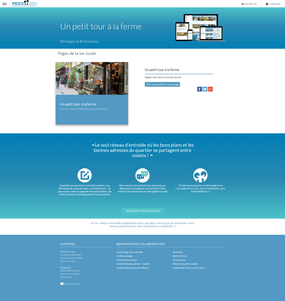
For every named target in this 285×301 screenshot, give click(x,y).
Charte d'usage (67, 251)
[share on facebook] (199, 88)
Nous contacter (72, 283)
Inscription (250, 4)
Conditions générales (70, 254)
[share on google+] (210, 88)
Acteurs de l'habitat (69, 273)
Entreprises (65, 276)
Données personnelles (71, 257)
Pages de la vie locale (77, 53)
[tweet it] (205, 88)
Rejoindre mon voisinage (143, 210)
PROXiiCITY (65, 267)
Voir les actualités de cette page (162, 84)
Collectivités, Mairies (70, 270)
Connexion (274, 4)
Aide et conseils (67, 261)
